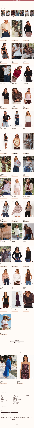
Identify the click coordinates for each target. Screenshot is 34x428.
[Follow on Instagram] (15, 422)
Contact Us (2, 395)
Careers (14, 395)
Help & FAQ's (2, 394)
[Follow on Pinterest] (18, 422)
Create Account (28, 395)
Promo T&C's (24, 417)
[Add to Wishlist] (10, 37)
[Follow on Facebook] (13, 422)
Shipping (2, 397)
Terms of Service (17, 417)
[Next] (19, 342)
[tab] (17, 352)
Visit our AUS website (16, 402)
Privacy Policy (9, 417)
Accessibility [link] (2, 399)
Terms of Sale (21, 417)
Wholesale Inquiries (15, 398)
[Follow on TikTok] (20, 422)
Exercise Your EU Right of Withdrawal (4, 401)
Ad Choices (13, 417)
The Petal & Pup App (15, 396)
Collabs (14, 397)
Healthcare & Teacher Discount (16, 401)
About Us (14, 394)
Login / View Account (28, 394)
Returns (2, 398)
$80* (20, 0)
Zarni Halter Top (3, 382)
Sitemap (28, 417)
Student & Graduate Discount (17, 399)
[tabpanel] (17, 371)
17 (18, 342)
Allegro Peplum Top (20, 382)
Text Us (1, 396)
